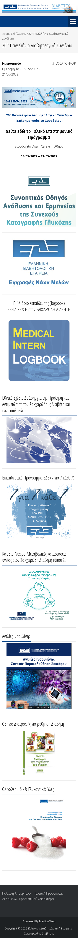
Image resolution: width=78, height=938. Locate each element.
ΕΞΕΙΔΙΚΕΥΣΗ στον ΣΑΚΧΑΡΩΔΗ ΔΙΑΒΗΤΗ (39, 309)
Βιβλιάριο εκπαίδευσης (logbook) (39, 303)
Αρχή (5, 34)
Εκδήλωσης (18, 34)
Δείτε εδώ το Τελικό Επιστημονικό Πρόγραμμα (39, 134)
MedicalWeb (47, 921)
